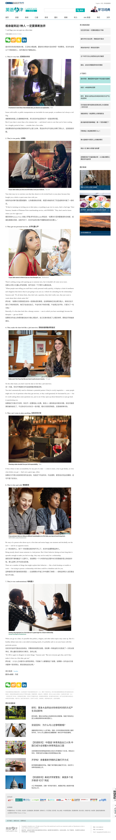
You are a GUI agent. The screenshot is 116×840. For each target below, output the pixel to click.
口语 (36, 17)
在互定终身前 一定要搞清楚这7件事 (92, 30)
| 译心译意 (59, 810)
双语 (16, 17)
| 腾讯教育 (36, 810)
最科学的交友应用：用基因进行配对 (92, 39)
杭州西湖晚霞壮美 (86, 232)
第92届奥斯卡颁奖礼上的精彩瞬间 (91, 139)
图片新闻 (83, 167)
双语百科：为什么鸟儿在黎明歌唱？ (49, 725)
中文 (102, 3)
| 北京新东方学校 (12, 813)
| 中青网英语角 (67, 810)
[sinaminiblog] (13, 40)
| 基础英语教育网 (100, 810)
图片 (56, 17)
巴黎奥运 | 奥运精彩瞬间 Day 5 (90, 131)
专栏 (98, 17)
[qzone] (18, 40)
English (98, 3)
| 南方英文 (81, 810)
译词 (46, 17)
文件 (108, 17)
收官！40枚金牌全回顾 (88, 87)
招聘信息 (23, 820)
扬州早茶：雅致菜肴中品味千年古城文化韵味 (95, 79)
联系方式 (16, 820)
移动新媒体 (107, 3)
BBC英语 (87, 17)
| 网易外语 (88, 810)
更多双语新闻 (10, 703)
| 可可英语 (49, 810)
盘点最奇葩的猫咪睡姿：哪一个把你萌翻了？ (95, 122)
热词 (26, 17)
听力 (75, 17)
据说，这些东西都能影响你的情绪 (91, 65)
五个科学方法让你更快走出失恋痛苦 (92, 56)
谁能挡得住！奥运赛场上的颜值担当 (92, 113)
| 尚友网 (23, 810)
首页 (7, 17)
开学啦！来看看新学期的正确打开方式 (50, 760)
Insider (16, 671)
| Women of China (21, 813)
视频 (65, 17)
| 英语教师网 (74, 810)
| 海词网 (93, 810)
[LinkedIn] (24, 40)
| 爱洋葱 (54, 810)
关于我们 (9, 820)
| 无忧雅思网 (29, 810)
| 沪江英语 (18, 810)
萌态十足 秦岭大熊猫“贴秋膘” (90, 148)
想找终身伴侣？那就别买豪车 (90, 47)
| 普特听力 (43, 810)
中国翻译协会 (11, 810)
